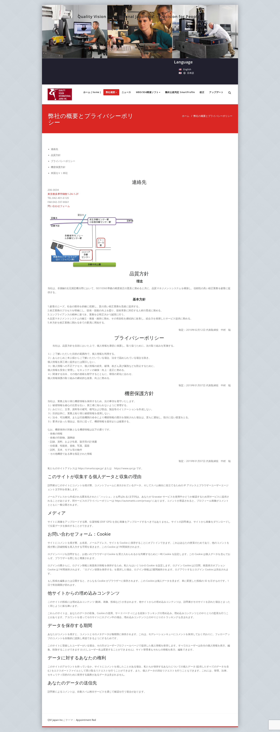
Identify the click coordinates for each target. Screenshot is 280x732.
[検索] (229, 92)
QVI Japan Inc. (56, 719)
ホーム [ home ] (92, 92)
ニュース (126, 92)
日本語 (190, 72)
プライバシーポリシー (63, 161)
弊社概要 (110, 92)
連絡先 (54, 149)
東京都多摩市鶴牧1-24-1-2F (63, 193)
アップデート (216, 92)
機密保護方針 (58, 167)
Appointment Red (86, 719)
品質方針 (56, 155)
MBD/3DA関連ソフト (147, 92)
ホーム (185, 115)
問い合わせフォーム (59, 206)
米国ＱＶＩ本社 (59, 173)
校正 (202, 92)
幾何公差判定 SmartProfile (180, 92)
